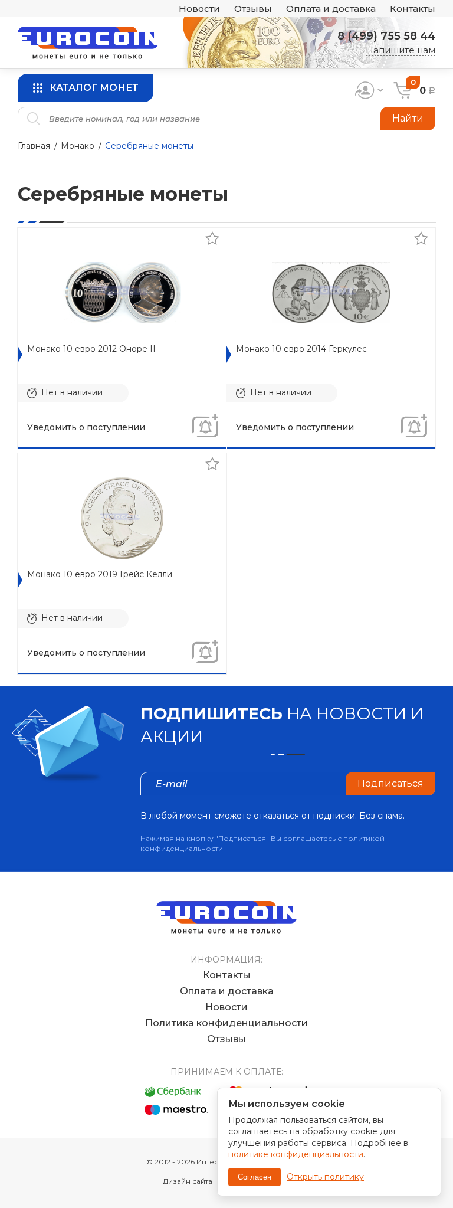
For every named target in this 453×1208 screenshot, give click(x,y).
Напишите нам (400, 49)
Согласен (254, 1177)
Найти (408, 118)
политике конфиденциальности (295, 1154)
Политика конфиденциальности (226, 1023)
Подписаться (390, 783)
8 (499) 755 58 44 (386, 36)
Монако (77, 145)
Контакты (412, 8)
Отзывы (253, 8)
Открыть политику (325, 1176)
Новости (199, 8)
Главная (34, 145)
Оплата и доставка (331, 8)
